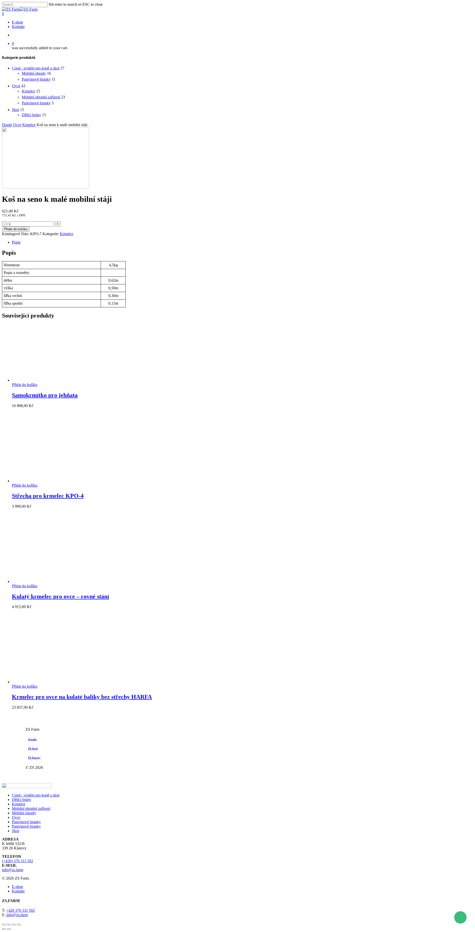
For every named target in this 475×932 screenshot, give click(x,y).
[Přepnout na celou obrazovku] (14, 924)
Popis (16, 242)
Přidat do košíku (15, 229)
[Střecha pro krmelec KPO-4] (49, 481)
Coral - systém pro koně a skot (35, 68)
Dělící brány (31, 115)
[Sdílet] (9, 924)
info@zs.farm (12, 870)
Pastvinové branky (36, 79)
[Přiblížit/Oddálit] (19, 924)
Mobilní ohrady (34, 73)
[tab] (242, 242)
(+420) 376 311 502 (17, 861)
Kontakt (18, 891)
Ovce (16, 86)
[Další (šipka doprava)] (9, 929)
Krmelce (28, 91)
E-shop (17, 887)
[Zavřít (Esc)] (4, 924)
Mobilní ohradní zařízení (41, 97)
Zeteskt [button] (32, 739)
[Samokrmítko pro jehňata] (49, 380)
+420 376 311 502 (20, 910)
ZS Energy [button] (34, 757)
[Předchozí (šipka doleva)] (4, 929)
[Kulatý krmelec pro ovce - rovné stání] (49, 581)
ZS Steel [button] (33, 748)
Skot (15, 110)
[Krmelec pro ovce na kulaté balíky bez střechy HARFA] (49, 682)
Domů (7, 125)
